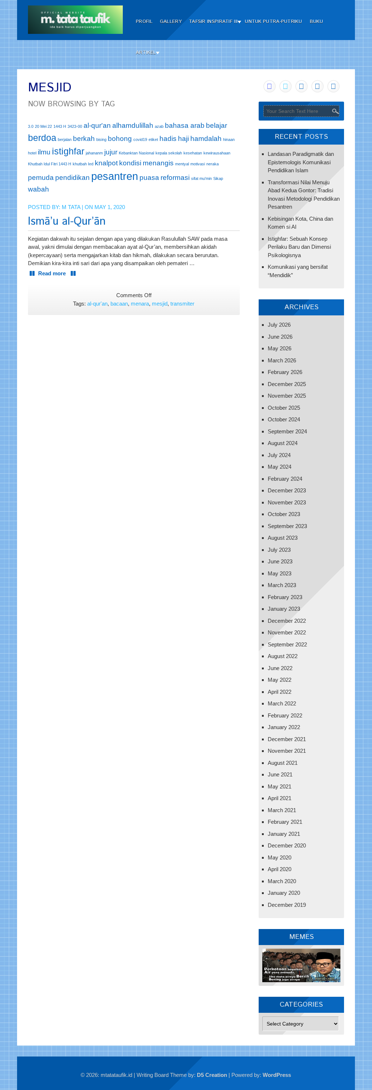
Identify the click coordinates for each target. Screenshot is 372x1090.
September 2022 (287, 644)
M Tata (71, 207)
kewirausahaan (216, 153)
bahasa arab (185, 125)
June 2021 (280, 774)
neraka (212, 164)
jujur (110, 152)
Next (331, 963)
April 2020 (279, 869)
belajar (216, 125)
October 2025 (284, 408)
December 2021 (287, 739)
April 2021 (279, 798)
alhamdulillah (132, 125)
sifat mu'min (201, 178)
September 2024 (287, 431)
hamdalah (206, 138)
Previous (271, 963)
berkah (84, 138)
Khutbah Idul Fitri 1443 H (49, 164)
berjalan (65, 139)
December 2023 (287, 490)
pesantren (114, 176)
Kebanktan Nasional (136, 153)
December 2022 (287, 621)
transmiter (182, 303)
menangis (158, 163)
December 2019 (287, 905)
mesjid (159, 303)
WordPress (277, 1075)
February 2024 (285, 479)
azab (159, 126)
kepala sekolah (168, 153)
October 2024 (284, 419)
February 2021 (285, 822)
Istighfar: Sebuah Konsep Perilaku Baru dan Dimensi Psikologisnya (299, 247)
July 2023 (279, 550)
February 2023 (285, 597)
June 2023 (280, 561)
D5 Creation (212, 1075)
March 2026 (282, 360)
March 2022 (282, 703)
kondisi (130, 163)
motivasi (197, 164)
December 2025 (287, 384)
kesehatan (192, 153)
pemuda (41, 177)
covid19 (140, 139)
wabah (38, 189)
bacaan (119, 303)
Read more (52, 273)
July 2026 (279, 325)
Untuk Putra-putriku (273, 21)
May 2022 (279, 680)
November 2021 (287, 751)
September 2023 (287, 526)
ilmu (44, 152)
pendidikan (72, 177)
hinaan (229, 139)
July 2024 (279, 455)
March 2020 (282, 881)
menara (140, 303)
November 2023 (287, 502)
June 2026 (280, 337)
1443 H (59, 126)
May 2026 (279, 348)
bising (101, 139)
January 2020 (284, 893)
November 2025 (287, 396)
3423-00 (75, 126)
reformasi (175, 177)
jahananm (94, 153)
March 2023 (282, 585)
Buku (316, 21)
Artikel (146, 52)
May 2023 (279, 573)
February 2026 (285, 372)
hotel (32, 153)
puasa (149, 177)
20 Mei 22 (43, 126)
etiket (153, 139)
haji (183, 138)
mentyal (182, 164)
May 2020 (279, 857)
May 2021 (279, 786)
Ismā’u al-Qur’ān (67, 221)
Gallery (171, 21)
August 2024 (283, 443)
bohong (120, 138)
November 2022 (287, 632)
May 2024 (279, 467)
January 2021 (284, 834)
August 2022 (283, 656)
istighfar (68, 151)
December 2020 (287, 845)
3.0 (30, 126)
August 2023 (283, 538)
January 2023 (284, 609)
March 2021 (282, 810)
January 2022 (284, 727)
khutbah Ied (83, 164)
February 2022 (285, 715)
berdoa (42, 138)
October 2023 (284, 514)
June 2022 (280, 668)
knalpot (106, 163)
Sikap (218, 178)
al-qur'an (97, 125)
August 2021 (283, 763)
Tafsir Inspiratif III (213, 21)
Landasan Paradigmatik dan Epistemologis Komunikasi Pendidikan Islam (301, 162)
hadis (168, 138)
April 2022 (279, 692)
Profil (144, 21)
